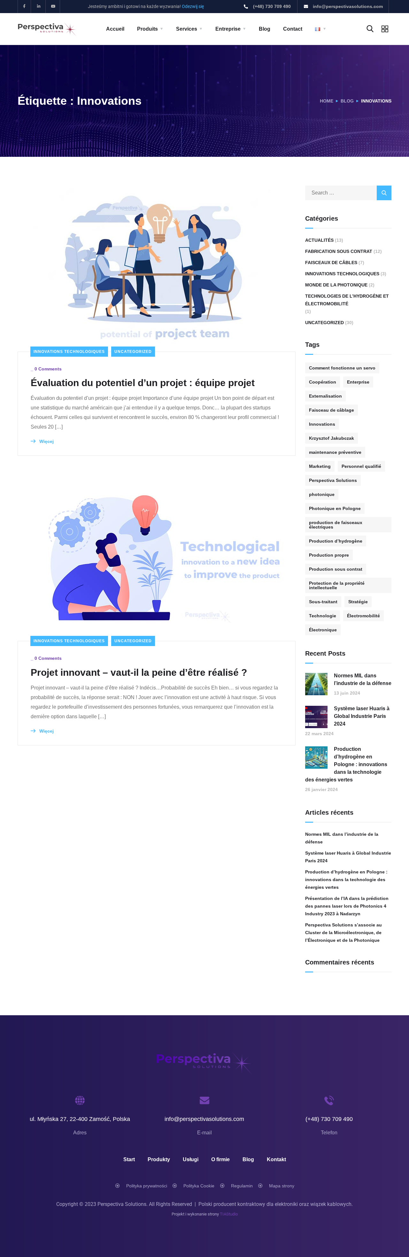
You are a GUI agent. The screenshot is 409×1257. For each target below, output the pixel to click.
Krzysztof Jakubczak (331, 438)
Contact (292, 29)
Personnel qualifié (361, 466)
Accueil (115, 29)
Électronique (323, 629)
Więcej (46, 441)
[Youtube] (53, 6)
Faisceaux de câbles (331, 262)
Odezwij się (193, 6)
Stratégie (358, 601)
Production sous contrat (335, 569)
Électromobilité (363, 615)
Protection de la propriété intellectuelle (337, 585)
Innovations (322, 424)
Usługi (190, 1159)
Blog (264, 29)
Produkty (159, 1159)
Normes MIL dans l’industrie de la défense (362, 679)
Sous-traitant (323, 601)
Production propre (329, 555)
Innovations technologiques (69, 351)
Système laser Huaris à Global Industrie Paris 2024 (362, 716)
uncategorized (133, 351)
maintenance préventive (335, 452)
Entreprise (228, 29)
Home (326, 100)
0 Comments (48, 368)
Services (186, 29)
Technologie (322, 615)
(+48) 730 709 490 (329, 1119)
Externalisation (325, 396)
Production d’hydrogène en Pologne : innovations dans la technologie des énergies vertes (346, 764)
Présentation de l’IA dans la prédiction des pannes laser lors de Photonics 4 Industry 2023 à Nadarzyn (347, 906)
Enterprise (358, 382)
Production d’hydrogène (335, 541)
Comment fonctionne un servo (342, 367)
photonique (322, 494)
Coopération (322, 382)
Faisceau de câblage (331, 410)
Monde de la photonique (336, 284)
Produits (147, 29)
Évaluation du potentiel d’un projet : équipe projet (143, 382)
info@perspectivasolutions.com (204, 1119)
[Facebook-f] (24, 6)
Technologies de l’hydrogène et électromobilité (347, 299)
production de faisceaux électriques (335, 524)
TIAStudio (229, 1214)
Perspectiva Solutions (333, 480)
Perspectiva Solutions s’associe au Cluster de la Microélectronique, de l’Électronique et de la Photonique (343, 932)
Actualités (319, 240)
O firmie (220, 1159)
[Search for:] (348, 192)
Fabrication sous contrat (338, 251)
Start (129, 1159)
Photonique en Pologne (335, 508)
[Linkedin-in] (39, 6)
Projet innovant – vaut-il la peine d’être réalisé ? (139, 672)
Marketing (320, 466)
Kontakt (276, 1159)
